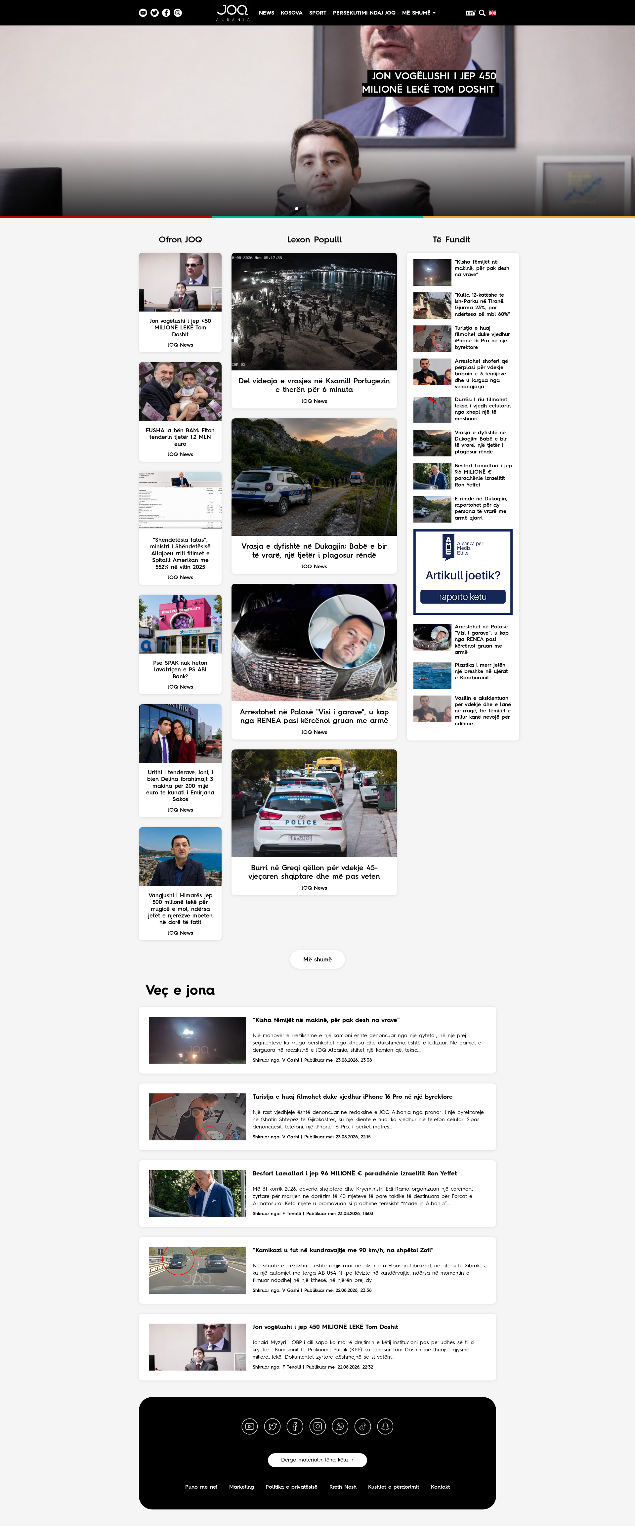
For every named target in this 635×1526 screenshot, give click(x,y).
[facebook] (295, 1427)
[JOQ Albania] (232, 15)
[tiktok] (363, 1427)
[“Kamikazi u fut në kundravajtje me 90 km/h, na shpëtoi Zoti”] (197, 1270)
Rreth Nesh (343, 1487)
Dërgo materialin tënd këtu (314, 1460)
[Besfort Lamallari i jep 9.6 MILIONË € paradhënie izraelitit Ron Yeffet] (197, 1193)
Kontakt (440, 1487)
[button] (290, 208)
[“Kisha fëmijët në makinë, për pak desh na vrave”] (197, 1040)
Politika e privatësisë (292, 1487)
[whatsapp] (340, 1427)
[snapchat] (385, 1427)
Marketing (241, 1487)
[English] (492, 13)
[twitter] (272, 1427)
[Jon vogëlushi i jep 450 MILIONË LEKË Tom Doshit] (197, 1347)
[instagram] (317, 1427)
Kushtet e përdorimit (393, 1487)
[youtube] (249, 1427)
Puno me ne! (201, 1487)
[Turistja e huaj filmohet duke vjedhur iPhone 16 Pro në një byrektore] (197, 1116)
